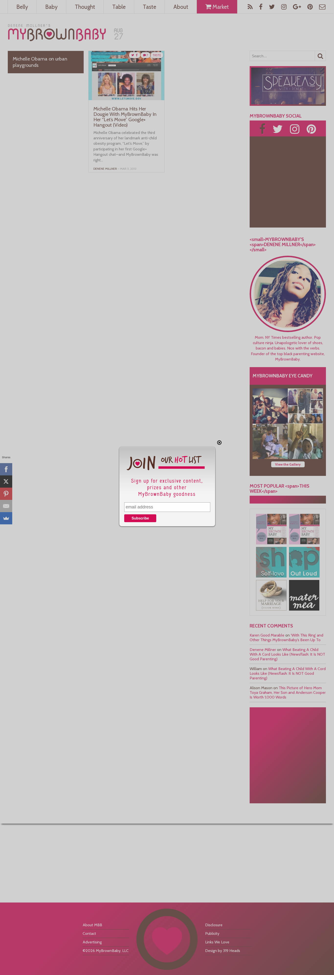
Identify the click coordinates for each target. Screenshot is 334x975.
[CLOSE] (219, 442)
